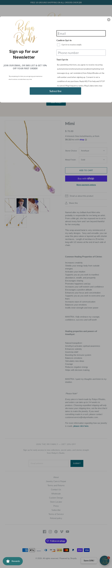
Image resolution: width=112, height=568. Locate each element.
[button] (108, 19)
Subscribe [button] (55, 90)
